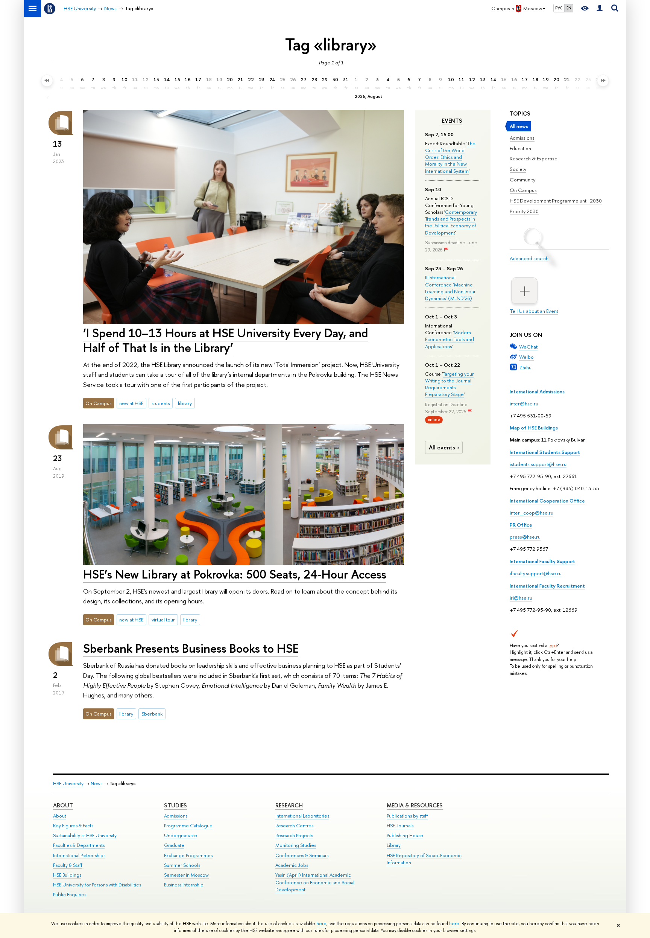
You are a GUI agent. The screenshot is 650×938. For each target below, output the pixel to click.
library (185, 403)
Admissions (522, 137)
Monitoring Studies (295, 845)
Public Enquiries (69, 894)
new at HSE (131, 403)
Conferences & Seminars (301, 855)
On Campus (523, 190)
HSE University (68, 783)
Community (522, 179)
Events (452, 121)
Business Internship (184, 885)
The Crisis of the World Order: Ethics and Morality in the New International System (450, 157)
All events (442, 447)
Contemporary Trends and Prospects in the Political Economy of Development (451, 222)
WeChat (528, 346)
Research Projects (294, 835)
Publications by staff (407, 816)
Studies (175, 805)
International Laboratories (302, 816)
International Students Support (545, 452)
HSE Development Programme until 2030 (556, 200)
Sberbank (151, 713)
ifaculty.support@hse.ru (536, 573)
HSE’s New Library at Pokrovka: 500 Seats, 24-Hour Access (234, 574)
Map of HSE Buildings (534, 427)
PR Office (521, 524)
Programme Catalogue (188, 825)
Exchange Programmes (188, 855)
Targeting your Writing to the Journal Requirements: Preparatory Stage (449, 384)
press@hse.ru (525, 536)
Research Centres (294, 825)
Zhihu (525, 367)
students (161, 403)
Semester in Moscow (186, 875)
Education (520, 148)
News (96, 783)
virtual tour (163, 619)
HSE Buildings (67, 875)
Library (394, 845)
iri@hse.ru (521, 597)
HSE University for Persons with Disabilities (97, 885)
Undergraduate (180, 835)
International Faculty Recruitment (547, 585)
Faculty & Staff (67, 865)
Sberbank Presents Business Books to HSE (190, 648)
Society (518, 169)
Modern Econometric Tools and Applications (449, 339)
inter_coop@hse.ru (531, 512)
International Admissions (537, 391)
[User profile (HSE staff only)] (599, 8)
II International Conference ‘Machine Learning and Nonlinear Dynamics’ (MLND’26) (450, 288)
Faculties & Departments (79, 845)
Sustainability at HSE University (85, 835)
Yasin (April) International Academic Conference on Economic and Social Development (314, 882)
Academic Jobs (291, 865)
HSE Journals (400, 825)
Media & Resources (415, 805)
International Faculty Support (542, 561)
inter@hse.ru (524, 403)
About (63, 805)
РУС (559, 8)
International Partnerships (79, 855)
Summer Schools (182, 865)
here (321, 924)
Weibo (526, 356)
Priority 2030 (524, 211)
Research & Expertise (533, 158)
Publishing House (405, 835)
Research (289, 805)
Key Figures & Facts (73, 825)
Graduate (174, 845)
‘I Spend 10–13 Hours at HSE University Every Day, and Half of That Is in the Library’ (225, 340)
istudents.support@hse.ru (538, 464)
